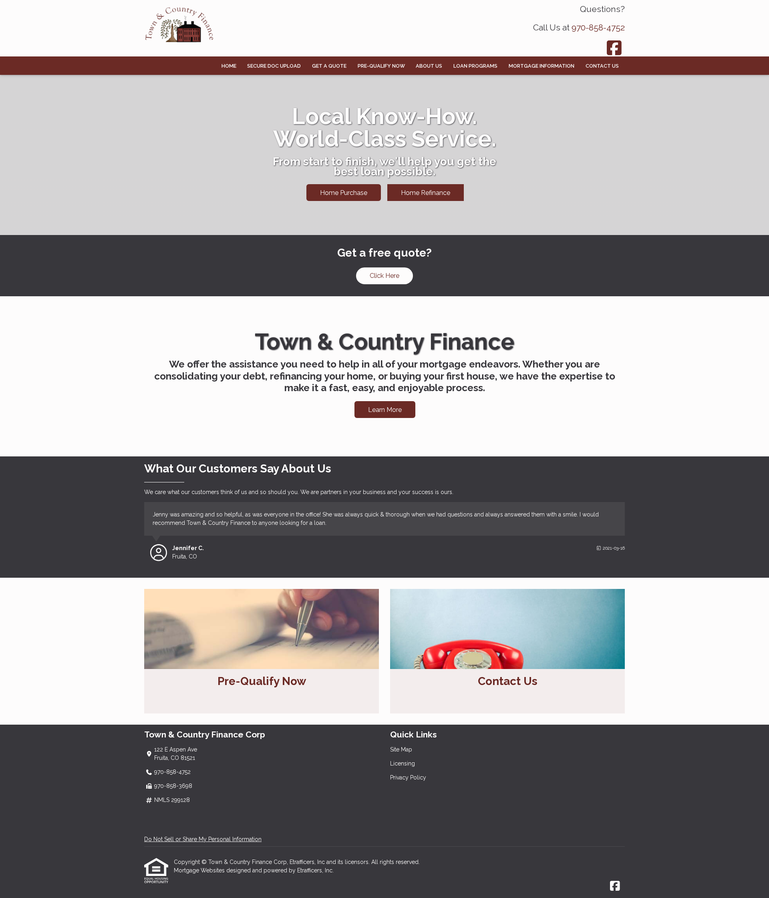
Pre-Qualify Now (381, 66)
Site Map (401, 749)
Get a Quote (329, 66)
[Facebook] (614, 47)
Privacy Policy (408, 777)
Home (228, 66)
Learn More (385, 410)
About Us (429, 66)
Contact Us (602, 66)
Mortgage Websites (200, 870)
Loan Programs (475, 66)
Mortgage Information (541, 66)
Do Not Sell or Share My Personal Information (203, 839)
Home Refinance (425, 193)
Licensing (402, 763)
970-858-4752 (598, 27)
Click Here (384, 275)
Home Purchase (343, 193)
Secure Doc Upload (274, 66)
